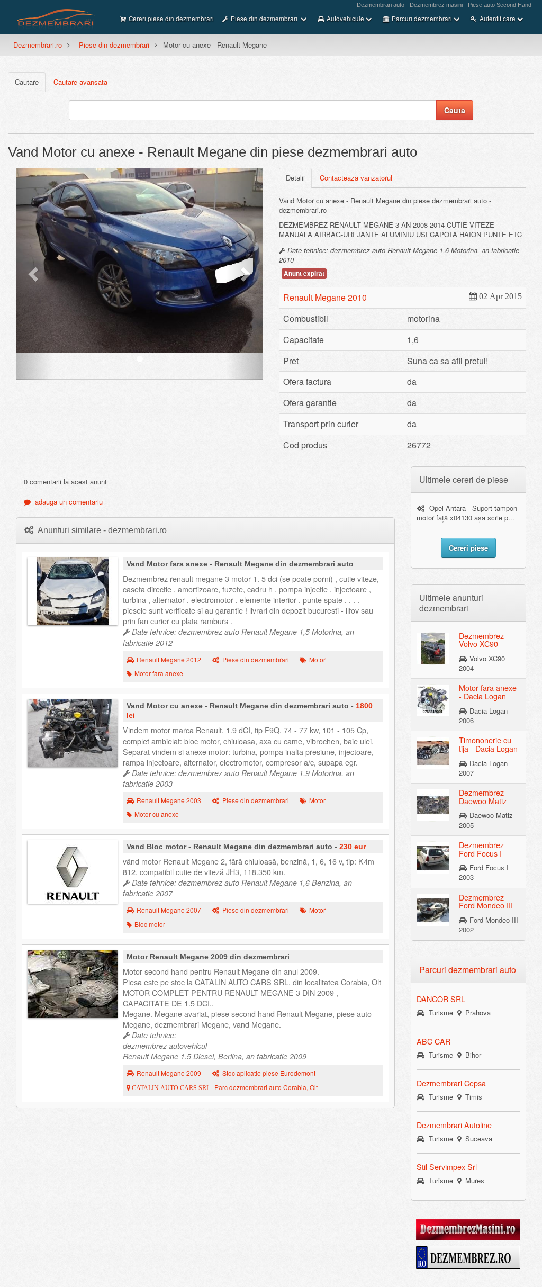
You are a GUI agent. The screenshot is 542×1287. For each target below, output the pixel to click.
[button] (34, 274)
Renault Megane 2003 (169, 800)
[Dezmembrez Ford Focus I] (433, 857)
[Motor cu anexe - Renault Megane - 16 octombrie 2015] (73, 733)
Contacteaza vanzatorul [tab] (356, 178)
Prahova (476, 1012)
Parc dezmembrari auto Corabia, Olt (224, 1087)
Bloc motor (149, 924)
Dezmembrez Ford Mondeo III (486, 901)
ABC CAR (433, 1041)
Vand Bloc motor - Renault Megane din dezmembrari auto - (246, 846)
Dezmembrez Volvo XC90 (481, 640)
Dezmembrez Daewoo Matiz (483, 796)
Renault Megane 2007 (169, 910)
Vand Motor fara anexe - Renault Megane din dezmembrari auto (240, 564)
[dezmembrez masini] (468, 1229)
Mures (472, 1180)
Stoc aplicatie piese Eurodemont (268, 1073)
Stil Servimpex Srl (447, 1167)
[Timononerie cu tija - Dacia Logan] (433, 752)
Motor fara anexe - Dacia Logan (488, 691)
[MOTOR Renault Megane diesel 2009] (73, 984)
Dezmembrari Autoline (454, 1125)
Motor (317, 659)
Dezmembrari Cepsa (451, 1083)
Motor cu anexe (156, 814)
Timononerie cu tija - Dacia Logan (488, 744)
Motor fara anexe (158, 673)
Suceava (476, 1138)
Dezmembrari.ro (37, 45)
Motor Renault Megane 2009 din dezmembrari (208, 956)
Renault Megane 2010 (325, 297)
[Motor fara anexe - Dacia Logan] (433, 700)
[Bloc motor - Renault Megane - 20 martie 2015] (73, 872)
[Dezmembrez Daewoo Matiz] (433, 804)
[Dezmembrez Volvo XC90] (433, 647)
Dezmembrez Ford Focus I (481, 849)
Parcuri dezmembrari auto (467, 970)
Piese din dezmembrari (114, 45)
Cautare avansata (80, 82)
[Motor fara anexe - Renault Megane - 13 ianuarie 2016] (73, 591)
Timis (471, 1097)
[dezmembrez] (468, 1257)
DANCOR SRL (441, 999)
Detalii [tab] (295, 178)
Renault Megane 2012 (169, 659)
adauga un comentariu (67, 502)
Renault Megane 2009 (169, 1073)
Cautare (27, 82)
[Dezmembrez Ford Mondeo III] (433, 909)
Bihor (471, 1055)
